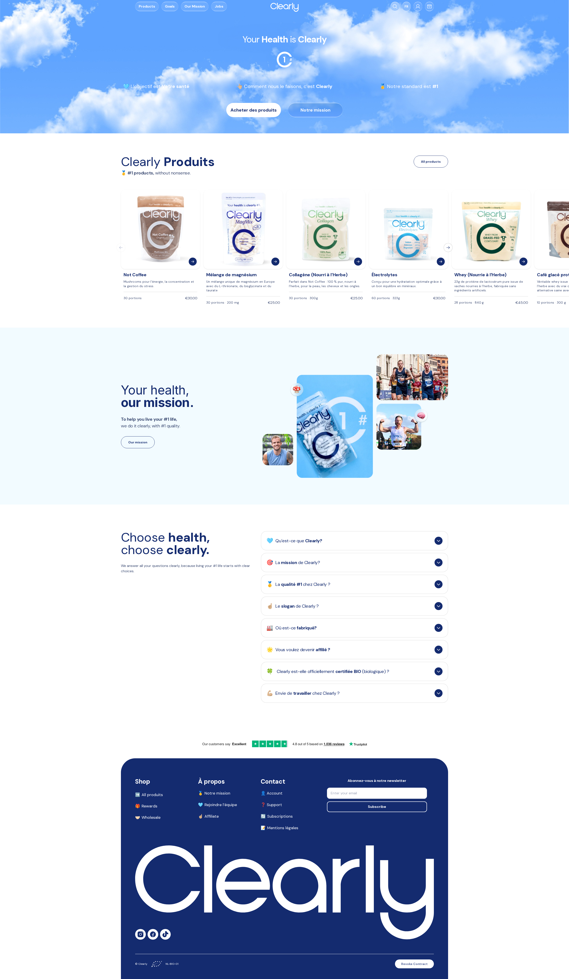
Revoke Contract (414, 964)
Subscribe (377, 806)
